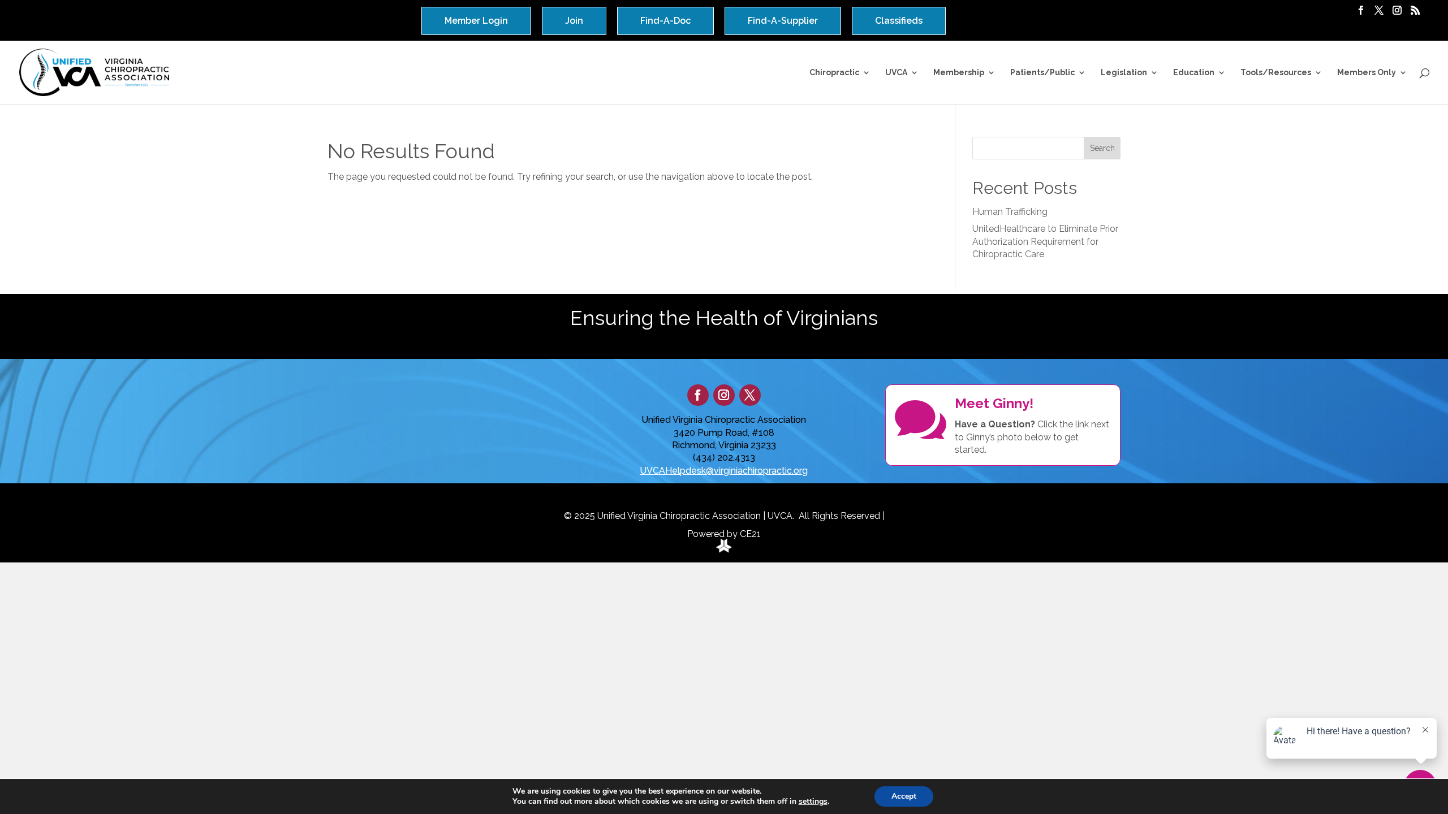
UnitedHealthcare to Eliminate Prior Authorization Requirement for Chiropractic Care (1045, 241)
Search (1102, 148)
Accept (903, 796)
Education (1193, 72)
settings (813, 801)
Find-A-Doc (665, 20)
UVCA (896, 72)
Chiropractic (834, 72)
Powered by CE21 (724, 534)
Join (574, 20)
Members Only (1366, 72)
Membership (958, 72)
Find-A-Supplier (783, 20)
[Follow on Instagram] (724, 395)
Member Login (476, 20)
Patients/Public (1042, 72)
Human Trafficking (1010, 211)
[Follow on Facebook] (698, 395)
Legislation (1124, 72)
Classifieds (899, 20)
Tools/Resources (1275, 72)
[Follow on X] (750, 395)
